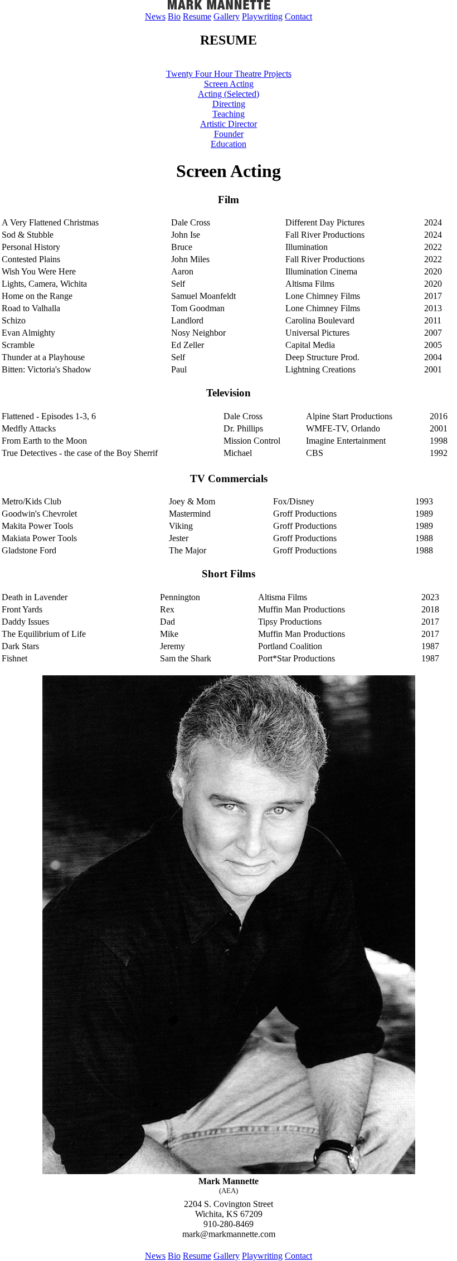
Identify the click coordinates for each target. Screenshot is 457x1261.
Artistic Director (228, 124)
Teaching (228, 114)
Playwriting (262, 16)
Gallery (226, 16)
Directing (228, 104)
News (155, 16)
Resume (197, 16)
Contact (298, 16)
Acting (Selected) (228, 94)
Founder (229, 134)
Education (228, 144)
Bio (174, 16)
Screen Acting (229, 84)
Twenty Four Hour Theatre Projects (228, 73)
